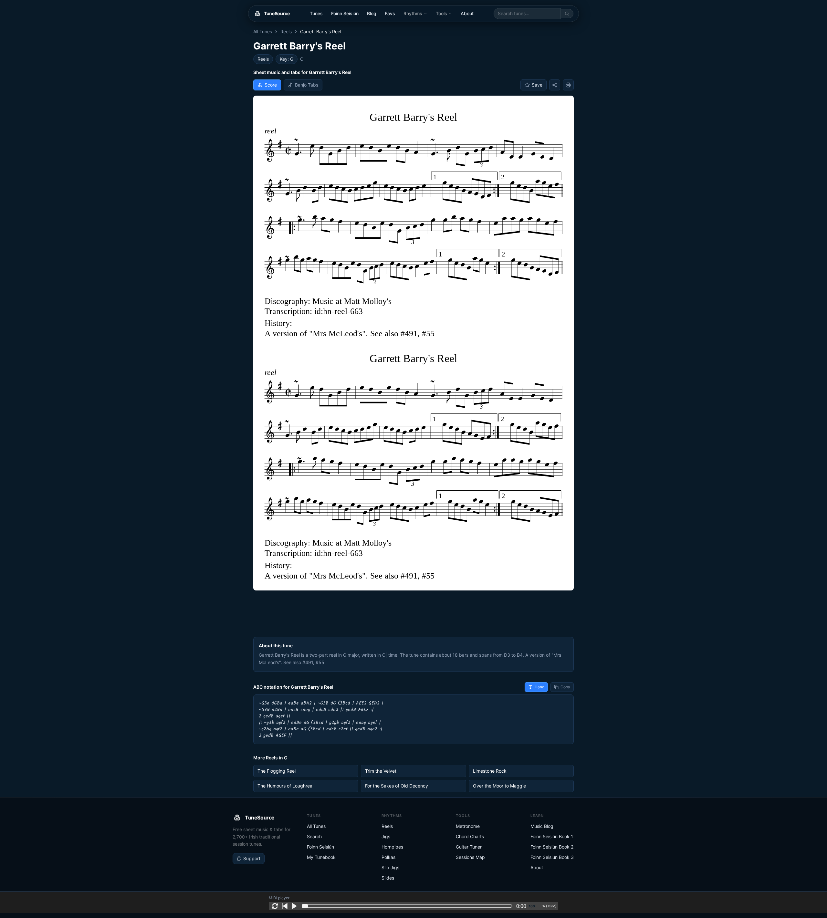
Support (251, 858)
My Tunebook (321, 857)
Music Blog (541, 826)
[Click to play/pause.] (294, 906)
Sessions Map (470, 857)
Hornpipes (392, 847)
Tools (441, 13)
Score (271, 85)
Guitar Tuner (469, 847)
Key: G (286, 59)
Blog (371, 13)
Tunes (316, 13)
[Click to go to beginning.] (284, 906)
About (467, 13)
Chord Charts (470, 836)
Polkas (388, 857)
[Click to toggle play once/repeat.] (274, 906)
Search (314, 836)
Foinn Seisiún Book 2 (551, 847)
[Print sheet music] (568, 84)
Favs (390, 13)
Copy (565, 686)
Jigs (386, 836)
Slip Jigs (390, 867)
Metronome (468, 826)
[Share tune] (554, 84)
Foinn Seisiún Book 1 (551, 836)
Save (537, 85)
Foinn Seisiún (345, 13)
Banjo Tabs (306, 85)
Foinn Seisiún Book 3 (552, 857)
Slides (388, 878)
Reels (286, 31)
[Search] (567, 13)
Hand (539, 686)
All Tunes (262, 31)
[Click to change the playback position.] (408, 906)
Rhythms (412, 13)
